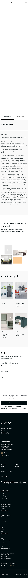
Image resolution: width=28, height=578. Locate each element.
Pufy (2, 531)
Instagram (6, 455)
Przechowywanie (5, 495)
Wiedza (2, 466)
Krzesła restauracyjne (6, 539)
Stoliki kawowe (4, 510)
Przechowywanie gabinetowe (7, 521)
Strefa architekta (20, 461)
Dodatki (3, 565)
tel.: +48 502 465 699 (8, 366)
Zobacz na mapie (7, 240)
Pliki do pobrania (21, 116)
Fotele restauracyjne (5, 548)
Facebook (6, 452)
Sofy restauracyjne (5, 546)
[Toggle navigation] (26, 3)
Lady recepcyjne (4, 498)
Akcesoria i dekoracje (6, 558)
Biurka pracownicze (5, 491)
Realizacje (4, 461)
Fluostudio (25, 574)
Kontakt (17, 466)
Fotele (2, 529)
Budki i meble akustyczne (7, 553)
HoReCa (3, 538)
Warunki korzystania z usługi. (18, 408)
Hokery (2, 541)
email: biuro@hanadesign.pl (10, 363)
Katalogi (3, 464)
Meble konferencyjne (6, 503)
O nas (16, 464)
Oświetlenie (4, 563)
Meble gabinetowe (6, 515)
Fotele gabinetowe (5, 518)
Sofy (2, 527)
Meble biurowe (5, 490)
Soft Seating (4, 526)
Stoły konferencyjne (5, 506)
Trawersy (3, 508)
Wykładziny (13, 563)
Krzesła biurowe (4, 493)
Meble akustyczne (5, 556)
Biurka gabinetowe (5, 516)
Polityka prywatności (5, 408)
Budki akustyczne (5, 554)
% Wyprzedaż (13, 565)
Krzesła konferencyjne (6, 504)
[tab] (7, 117)
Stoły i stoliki (4, 544)
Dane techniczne (7, 116)
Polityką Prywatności (11, 483)
